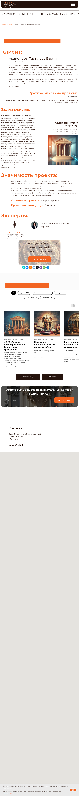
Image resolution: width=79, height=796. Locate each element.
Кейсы (11, 24)
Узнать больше (8, 793)
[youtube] (19, 445)
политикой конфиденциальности (52, 406)
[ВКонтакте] (27, 267)
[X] (37, 267)
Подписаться (64, 400)
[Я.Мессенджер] (23, 267)
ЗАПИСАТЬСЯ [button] (39, 259)
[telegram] (10, 445)
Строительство (47, 297)
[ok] (22, 445)
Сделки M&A (24, 293)
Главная (3, 24)
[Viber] (40, 267)
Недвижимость (31, 297)
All (14, 293)
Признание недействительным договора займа (44, 344)
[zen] (16, 445)
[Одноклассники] (30, 267)
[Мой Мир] (47, 267)
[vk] (13, 445)
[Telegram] (34, 267)
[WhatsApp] (44, 267)
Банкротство (60, 293)
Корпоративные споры (42, 293)
